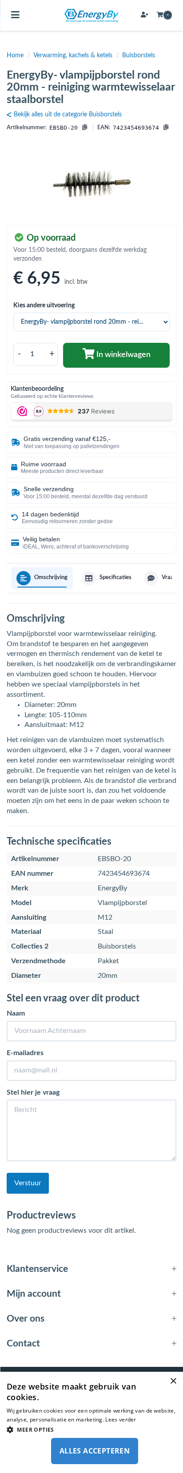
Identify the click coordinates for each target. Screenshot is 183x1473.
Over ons (25, 1318)
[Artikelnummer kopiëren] (84, 128)
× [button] (173, 1381)
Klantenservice (37, 1269)
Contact (23, 1343)
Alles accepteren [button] (95, 1451)
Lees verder (120, 1419)
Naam (16, 1013)
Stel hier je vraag (33, 1092)
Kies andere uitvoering (44, 305)
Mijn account (34, 1293)
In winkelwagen (123, 355)
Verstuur (27, 1183)
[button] (91, 1429)
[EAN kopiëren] (166, 128)
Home (15, 55)
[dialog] (91, 1422)
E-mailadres (25, 1052)
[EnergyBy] (91, 15)
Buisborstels (138, 55)
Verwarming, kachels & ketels (72, 55)
